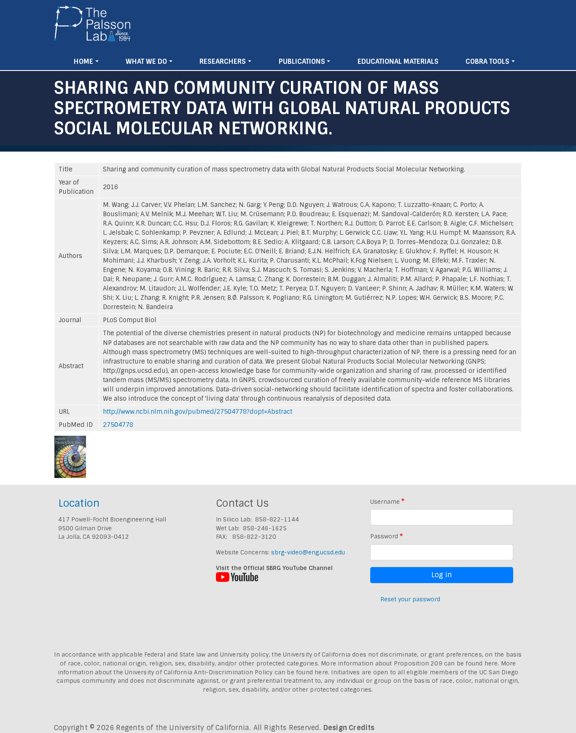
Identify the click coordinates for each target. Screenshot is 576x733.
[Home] (92, 26)
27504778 (118, 425)
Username (385, 501)
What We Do (146, 61)
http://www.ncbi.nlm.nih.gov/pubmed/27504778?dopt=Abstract (197, 411)
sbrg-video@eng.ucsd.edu (308, 552)
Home (83, 61)
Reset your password (410, 599)
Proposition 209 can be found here (446, 663)
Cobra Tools (487, 61)
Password (384, 536)
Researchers (222, 61)
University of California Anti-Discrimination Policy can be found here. (227, 672)
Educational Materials (398, 61)
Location (79, 503)
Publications (302, 61)
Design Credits (349, 727)
